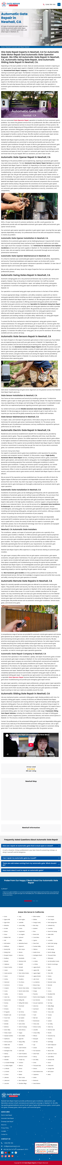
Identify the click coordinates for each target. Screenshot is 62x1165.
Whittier (35, 919)
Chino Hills (50, 973)
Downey (6, 1003)
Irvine (34, 958)
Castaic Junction (8, 973)
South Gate (21, 1050)
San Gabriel (21, 1018)
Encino (49, 1062)
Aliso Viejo (35, 925)
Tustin (34, 1015)
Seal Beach (36, 1009)
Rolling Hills (21, 1000)
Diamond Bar (7, 1000)
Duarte (6, 1006)
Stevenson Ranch (23, 1056)
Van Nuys (50, 1003)
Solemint (21, 1044)
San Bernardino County (53, 961)
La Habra (35, 961)
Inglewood (6, 1056)
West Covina (22, 1077)
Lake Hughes (22, 919)
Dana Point (36, 943)
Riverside (50, 985)
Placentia (35, 994)
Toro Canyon (51, 919)
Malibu (20, 940)
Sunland (50, 1021)
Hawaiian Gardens (8, 1035)
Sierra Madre (22, 1035)
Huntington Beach (37, 955)
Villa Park (35, 1018)
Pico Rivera (21, 982)
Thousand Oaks (37, 1065)
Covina (5, 991)
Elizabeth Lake (7, 1015)
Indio (49, 937)
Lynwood (21, 937)
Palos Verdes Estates (24, 973)
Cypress (35, 940)
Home (3, 47)
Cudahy (6, 994)
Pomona (21, 985)
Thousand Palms (52, 955)
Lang (20, 916)
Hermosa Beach (8, 1041)
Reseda (49, 1032)
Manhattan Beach (23, 943)
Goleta (34, 1077)
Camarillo (35, 1029)
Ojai (34, 1044)
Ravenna (21, 994)
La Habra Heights (8, 1065)
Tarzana (50, 1015)
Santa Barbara (36, 1083)
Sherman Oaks (51, 1029)
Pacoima (50, 1038)
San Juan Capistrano (38, 1003)
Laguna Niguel (36, 973)
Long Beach (22, 931)
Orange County (37, 922)
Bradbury (6, 958)
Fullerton (35, 949)
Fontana (50, 979)
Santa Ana (35, 1006)
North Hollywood (52, 1044)
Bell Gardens (7, 943)
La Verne (6, 1074)
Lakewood (6, 1080)
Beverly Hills (7, 949)
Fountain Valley (37, 946)
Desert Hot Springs (52, 931)
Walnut (20, 1074)
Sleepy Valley (22, 1041)
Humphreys (7, 1047)
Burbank (6, 961)
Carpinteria (35, 1074)
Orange (35, 991)
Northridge (50, 1041)
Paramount (21, 976)
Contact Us (4, 1134)
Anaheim (35, 928)
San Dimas (21, 1012)
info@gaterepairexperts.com (12, 1146)
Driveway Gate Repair (7, 1121)
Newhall (8, 47)
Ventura (35, 1068)
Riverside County (52, 982)
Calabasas (6, 964)
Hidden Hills (7, 1044)
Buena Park (36, 934)
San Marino (21, 1021)
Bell (5, 940)
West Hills (50, 1000)
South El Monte (22, 1047)
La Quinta (50, 940)
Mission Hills (51, 1050)
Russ (20, 1009)
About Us (3, 1125)
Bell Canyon (51, 1071)
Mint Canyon (22, 949)
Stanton (35, 1012)
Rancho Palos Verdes (24, 988)
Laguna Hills (36, 970)
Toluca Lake (51, 1012)
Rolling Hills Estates (23, 1003)
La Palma (35, 964)
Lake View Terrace (52, 1053)
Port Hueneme (36, 1050)
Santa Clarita (22, 1024)
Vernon (20, 1068)
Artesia (6, 931)
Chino (49, 967)
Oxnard (35, 1047)
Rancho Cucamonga (53, 964)
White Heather (36, 916)
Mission (20, 952)
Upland (49, 970)
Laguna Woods (37, 976)
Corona (49, 991)
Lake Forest (36, 979)
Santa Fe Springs (23, 1026)
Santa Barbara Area (38, 1071)
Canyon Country (8, 967)
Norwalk (21, 967)
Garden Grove (36, 952)
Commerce (7, 985)
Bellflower (6, 946)
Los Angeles (22, 934)
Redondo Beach (23, 997)
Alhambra (6, 925)
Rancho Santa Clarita (24, 991)
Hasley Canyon (7, 1032)
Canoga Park (51, 1068)
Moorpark (35, 1038)
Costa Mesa (36, 937)
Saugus (20, 1032)
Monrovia (21, 955)
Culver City (6, 997)
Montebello (21, 958)
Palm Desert (51, 946)
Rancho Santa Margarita (39, 997)
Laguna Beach (36, 967)
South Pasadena (23, 1053)
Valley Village (51, 1006)
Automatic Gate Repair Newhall (20, 47)
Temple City (21, 1059)
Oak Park (35, 1041)
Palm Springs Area (52, 922)
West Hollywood (23, 1080)
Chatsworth (50, 1065)
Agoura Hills (7, 919)
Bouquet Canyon (8, 955)
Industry (6, 1053)
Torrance (21, 1062)
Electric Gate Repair (6, 1115)
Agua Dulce (7, 922)
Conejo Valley (36, 1032)
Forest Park (7, 1018)
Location (3, 1131)
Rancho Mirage (51, 952)
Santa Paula (36, 1053)
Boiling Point (7, 952)
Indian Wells (51, 934)
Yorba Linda (36, 1024)
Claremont (6, 982)
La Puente (6, 1071)
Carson (6, 976)
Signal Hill (21, 1038)
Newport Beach (37, 988)
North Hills (50, 1047)
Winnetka (50, 997)
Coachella (50, 928)
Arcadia (6, 928)
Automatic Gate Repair (7, 1118)
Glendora (6, 1026)
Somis (34, 1062)
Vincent (20, 1071)
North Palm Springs (52, 943)
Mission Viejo (36, 985)
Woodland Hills (51, 994)
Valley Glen (50, 1009)
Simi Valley (35, 1059)
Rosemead (21, 1006)
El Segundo (7, 1012)
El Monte (6, 1009)
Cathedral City (51, 925)
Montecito (35, 1080)
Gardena (6, 1021)
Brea (34, 931)
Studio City (50, 1026)
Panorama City (51, 1035)
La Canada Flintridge (9, 1062)
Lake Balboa (51, 1056)
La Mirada (6, 1068)
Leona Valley (22, 925)
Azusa (5, 934)
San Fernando (22, 1015)
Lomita (20, 928)
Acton (5, 916)
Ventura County (37, 1026)
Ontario (49, 976)
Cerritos (6, 979)
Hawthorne (7, 1038)
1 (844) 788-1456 (8, 1143)
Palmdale (21, 970)
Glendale (6, 1024)
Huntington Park (8, 1050)
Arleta (49, 1074)
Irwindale (6, 1059)
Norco (49, 988)
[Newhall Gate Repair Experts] (10, 4)
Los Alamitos (36, 982)
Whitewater (50, 958)
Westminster (36, 1021)
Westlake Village (23, 1083)
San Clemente (36, 1000)
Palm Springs (51, 949)
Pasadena (21, 979)
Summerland (51, 916)
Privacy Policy (5, 1128)
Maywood (21, 946)
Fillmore (35, 1035)
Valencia (21, 1065)
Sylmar (49, 1018)
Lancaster (6, 1083)
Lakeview (6, 1077)
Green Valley (7, 1029)
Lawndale (21, 922)
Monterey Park (22, 961)
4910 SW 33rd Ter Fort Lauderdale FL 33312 (15, 1149)
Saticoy (35, 1056)
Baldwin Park (7, 937)
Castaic (6, 970)
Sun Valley (50, 1024)
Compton (6, 988)
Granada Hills (51, 1059)
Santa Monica (22, 1029)
